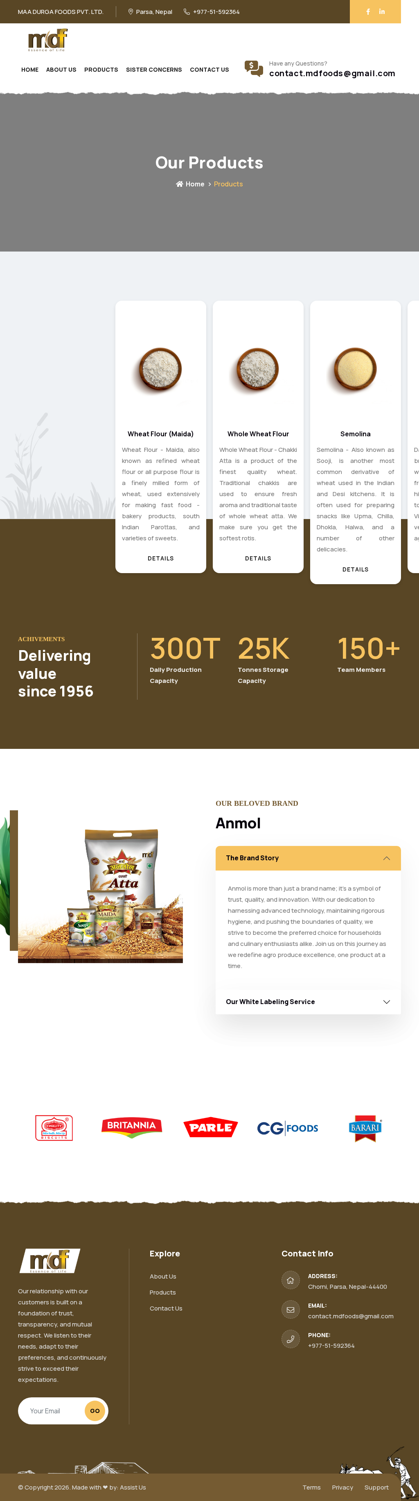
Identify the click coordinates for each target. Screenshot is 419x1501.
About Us (61, 69)
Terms (311, 1487)
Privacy (342, 1487)
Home (29, 69)
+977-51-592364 (331, 1345)
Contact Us (209, 69)
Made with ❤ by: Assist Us (109, 1487)
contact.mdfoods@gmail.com (332, 73)
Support (377, 1487)
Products (101, 69)
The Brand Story (252, 857)
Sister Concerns (154, 69)
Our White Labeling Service (270, 1001)
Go (95, 1410)
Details (63, 558)
